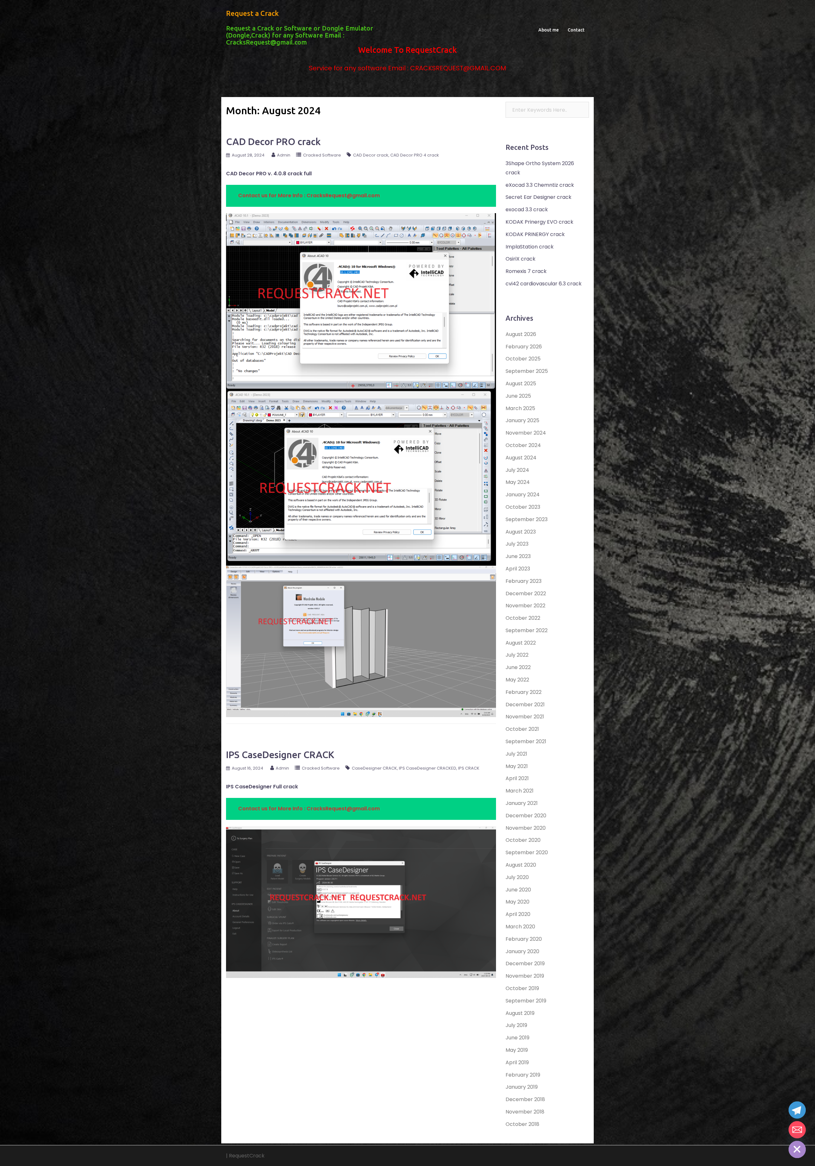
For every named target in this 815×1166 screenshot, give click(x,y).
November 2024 (526, 432)
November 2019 (525, 976)
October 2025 (523, 358)
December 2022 (526, 593)
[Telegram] (797, 1110)
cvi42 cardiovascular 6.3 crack (544, 283)
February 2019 (523, 1075)
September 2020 (527, 852)
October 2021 (522, 729)
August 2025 (521, 383)
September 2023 (527, 519)
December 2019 (525, 963)
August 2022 (521, 642)
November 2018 (525, 1111)
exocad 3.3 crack (527, 209)
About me (548, 29)
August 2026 (521, 334)
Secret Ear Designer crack (538, 197)
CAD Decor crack (370, 155)
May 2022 (517, 679)
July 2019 (516, 1025)
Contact (576, 29)
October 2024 (523, 445)
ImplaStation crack (530, 246)
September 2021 (526, 741)
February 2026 (524, 346)
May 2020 (517, 901)
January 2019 (522, 1087)
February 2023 (524, 581)
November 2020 (526, 828)
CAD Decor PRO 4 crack (414, 155)
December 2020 (526, 815)
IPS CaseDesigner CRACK (280, 754)
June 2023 (518, 556)
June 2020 (518, 889)
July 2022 (517, 655)
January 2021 (522, 803)
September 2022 (527, 630)
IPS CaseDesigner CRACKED (427, 768)
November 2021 (525, 716)
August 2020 (521, 865)
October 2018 (522, 1124)
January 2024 (523, 494)
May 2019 (517, 1050)
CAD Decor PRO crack (273, 141)
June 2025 (518, 396)
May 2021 (517, 766)
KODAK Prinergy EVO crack (539, 222)
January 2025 (522, 420)
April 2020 (518, 914)
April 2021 (517, 778)
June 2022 (518, 667)
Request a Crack (252, 13)
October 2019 (522, 988)
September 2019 (526, 1000)
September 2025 (527, 371)
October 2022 (523, 618)
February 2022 (524, 692)
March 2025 (520, 408)
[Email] (797, 1129)
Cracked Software (322, 155)
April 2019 (517, 1062)
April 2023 (518, 568)
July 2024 (517, 470)
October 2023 (523, 507)
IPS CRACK (468, 768)
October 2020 (523, 840)
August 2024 (521, 457)
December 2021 (525, 704)
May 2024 (518, 482)
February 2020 (524, 939)
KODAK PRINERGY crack (535, 234)
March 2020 (520, 926)
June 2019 (517, 1037)
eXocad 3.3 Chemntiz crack (540, 185)
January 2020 (522, 951)
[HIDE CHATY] (797, 1149)
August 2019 (520, 1013)
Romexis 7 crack (526, 271)
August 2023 (521, 531)
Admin (283, 155)
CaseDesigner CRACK (374, 768)
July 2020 (517, 877)
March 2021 (520, 790)
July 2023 (517, 544)
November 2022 (525, 605)
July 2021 (516, 754)
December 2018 (525, 1099)
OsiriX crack (520, 258)
